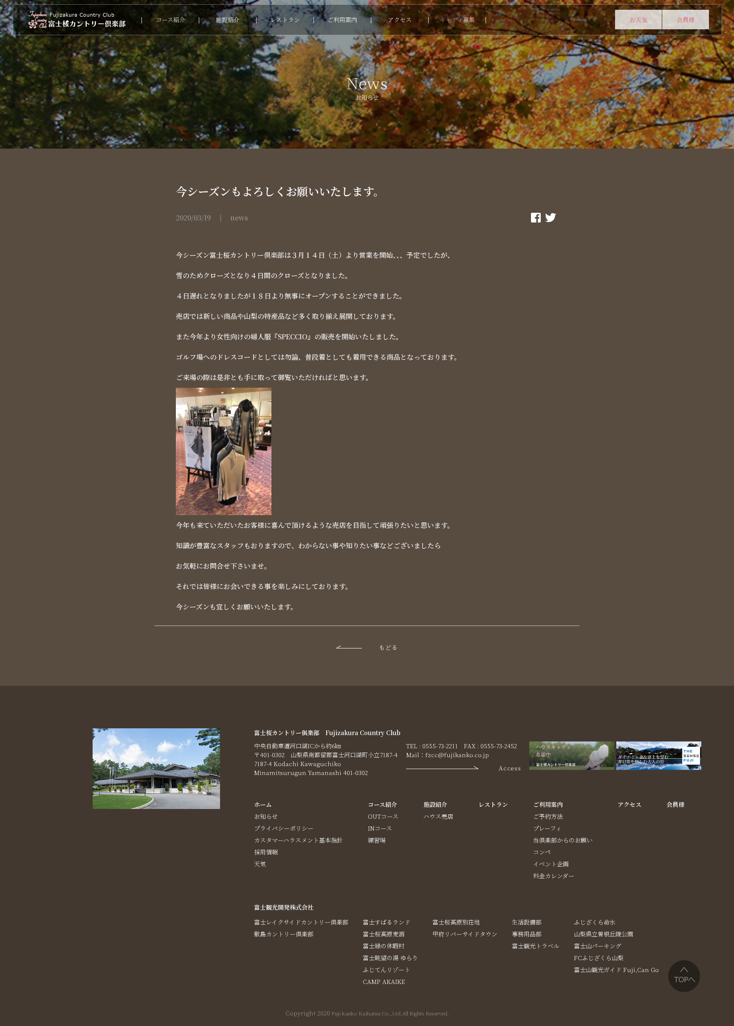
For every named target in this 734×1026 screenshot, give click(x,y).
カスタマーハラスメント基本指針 (298, 840)
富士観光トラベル (535, 945)
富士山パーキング (597, 945)
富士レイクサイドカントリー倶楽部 (301, 922)
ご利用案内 (342, 19)
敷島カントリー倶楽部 (283, 934)
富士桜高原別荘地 (456, 922)
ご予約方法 (548, 816)
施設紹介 (228, 19)
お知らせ (266, 816)
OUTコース (383, 816)
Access (510, 768)
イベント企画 (551, 864)
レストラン (285, 19)
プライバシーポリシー (283, 828)
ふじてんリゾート (386, 969)
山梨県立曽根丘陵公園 (603, 934)
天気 (260, 864)
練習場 (377, 840)
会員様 (685, 19)
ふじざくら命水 (594, 922)
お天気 (638, 19)
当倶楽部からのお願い (563, 840)
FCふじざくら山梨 (599, 957)
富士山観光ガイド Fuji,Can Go (616, 969)
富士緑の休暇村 (383, 945)
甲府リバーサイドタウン (464, 934)
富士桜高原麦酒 (383, 934)
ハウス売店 (438, 816)
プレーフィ (547, 828)
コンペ (542, 852)
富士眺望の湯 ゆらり (390, 957)
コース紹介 (170, 19)
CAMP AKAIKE (384, 981)
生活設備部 (527, 922)
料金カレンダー (553, 875)
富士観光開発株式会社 (283, 907)
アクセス (400, 19)
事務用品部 (527, 934)
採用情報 (266, 852)
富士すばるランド (386, 922)
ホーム (263, 804)
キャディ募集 (457, 19)
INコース (380, 828)
